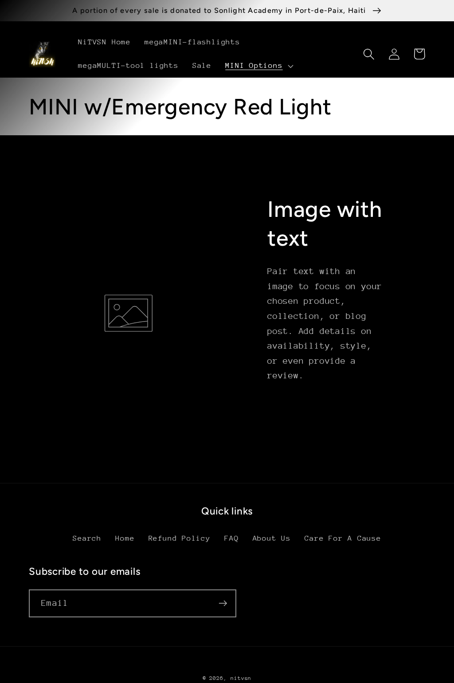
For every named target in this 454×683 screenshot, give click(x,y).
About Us (272, 538)
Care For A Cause (343, 538)
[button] (258, 66)
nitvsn (241, 678)
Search (87, 538)
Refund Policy (180, 538)
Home (124, 538)
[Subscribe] (222, 603)
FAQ (231, 538)
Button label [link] (317, 413)
